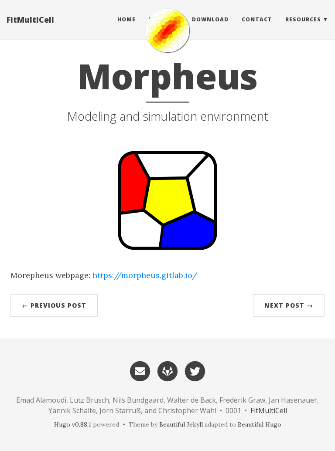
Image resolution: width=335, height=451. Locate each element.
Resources (303, 19)
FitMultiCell (30, 19)
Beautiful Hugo (259, 424)
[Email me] (140, 370)
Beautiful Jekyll (181, 424)
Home (126, 19)
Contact (257, 19)
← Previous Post (54, 305)
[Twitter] (195, 370)
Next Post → (288, 305)
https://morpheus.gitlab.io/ (144, 275)
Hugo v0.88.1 (72, 424)
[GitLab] (167, 370)
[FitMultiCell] (167, 30)
